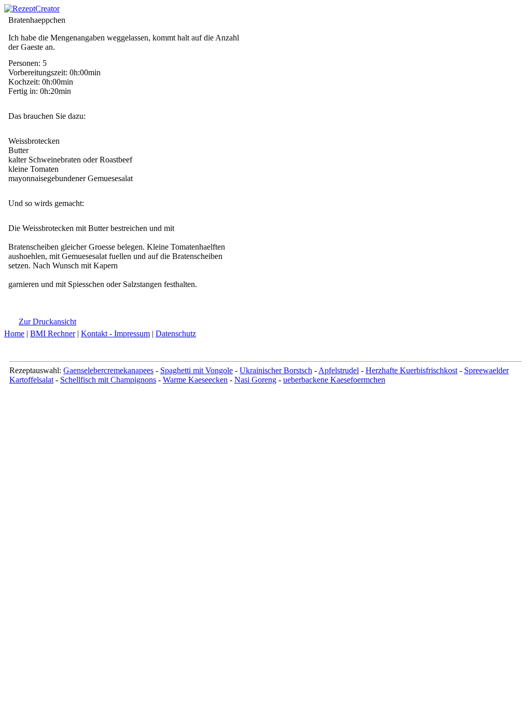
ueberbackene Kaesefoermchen (334, 379)
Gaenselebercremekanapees (108, 370)
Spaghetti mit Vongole (196, 370)
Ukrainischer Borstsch (276, 370)
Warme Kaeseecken (195, 379)
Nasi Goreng (255, 379)
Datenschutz (176, 333)
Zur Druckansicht (47, 321)
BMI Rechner (52, 333)
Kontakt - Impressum (115, 333)
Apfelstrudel (338, 370)
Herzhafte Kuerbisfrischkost (411, 370)
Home (14, 333)
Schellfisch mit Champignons (108, 379)
